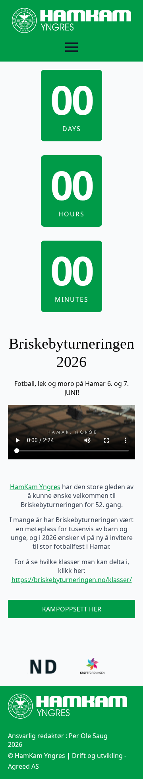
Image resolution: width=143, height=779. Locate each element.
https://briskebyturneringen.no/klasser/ (72, 579)
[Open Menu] (71, 47)
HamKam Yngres (35, 486)
